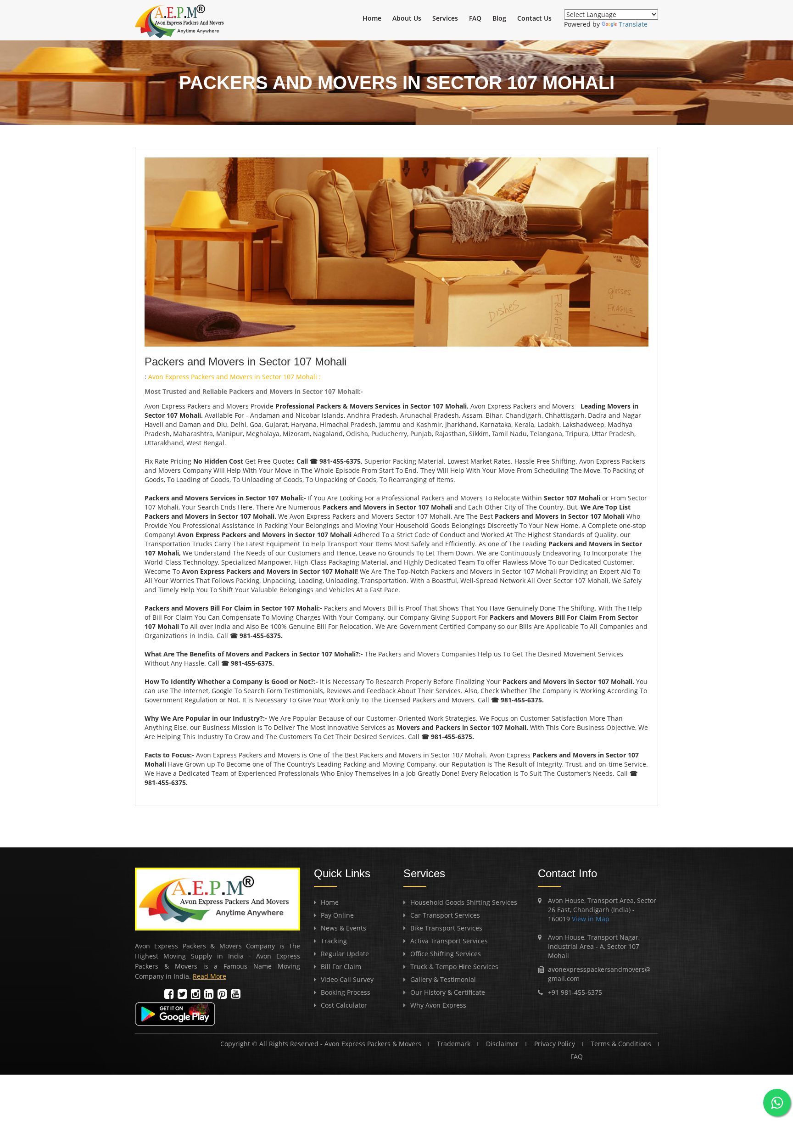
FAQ (475, 18)
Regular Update (345, 953)
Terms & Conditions (621, 1043)
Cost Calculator (344, 1005)
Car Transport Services (445, 915)
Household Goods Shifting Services (463, 902)
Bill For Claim (341, 966)
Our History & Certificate (447, 992)
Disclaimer (502, 1043)
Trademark (453, 1043)
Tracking (334, 940)
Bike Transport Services (446, 928)
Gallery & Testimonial (443, 979)
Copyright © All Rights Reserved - (272, 1043)
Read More (209, 976)
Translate (633, 24)
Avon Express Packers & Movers (372, 1043)
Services (445, 18)
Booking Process (345, 992)
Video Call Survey (347, 979)
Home (372, 18)
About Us (406, 18)
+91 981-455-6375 (575, 992)
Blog (499, 18)
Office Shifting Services (445, 953)
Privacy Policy (554, 1043)
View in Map (589, 918)
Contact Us (534, 18)
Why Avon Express (438, 1005)
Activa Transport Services (449, 940)
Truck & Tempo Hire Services (454, 966)
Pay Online (337, 915)
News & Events (343, 928)
